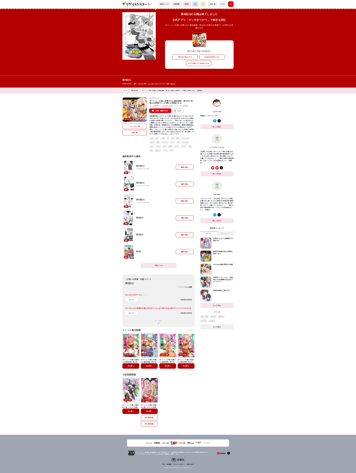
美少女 (152, 142)
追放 (152, 138)
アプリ (223, 4)
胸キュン (158, 150)
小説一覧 (135, 132)
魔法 (190, 146)
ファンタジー (185, 138)
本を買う (131, 366)
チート (176, 146)
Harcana (172, 83)
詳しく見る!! (217, 127)
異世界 (187, 4)
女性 (164, 146)
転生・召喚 (204, 316)
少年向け (213, 316)
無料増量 (176, 4)
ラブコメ (183, 146)
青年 (178, 138)
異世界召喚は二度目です (221, 290)
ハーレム (158, 146)
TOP (163, 464)
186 (132, 300)
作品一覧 (212, 4)
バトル (165, 150)
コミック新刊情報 (131, 330)
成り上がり (185, 142)
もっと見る (158, 320)
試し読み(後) (149, 424)
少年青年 (195, 4)
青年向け (221, 316)
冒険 (158, 142)
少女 (173, 138)
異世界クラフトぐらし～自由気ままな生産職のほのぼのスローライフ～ (223, 279)
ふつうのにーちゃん (153, 83)
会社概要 (169, 464)
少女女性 (203, 4)
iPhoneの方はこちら (185, 57)
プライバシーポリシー (179, 464)
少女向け (212, 321)
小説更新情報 (129, 374)
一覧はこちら (158, 265)
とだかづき (140, 83)
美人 (152, 146)
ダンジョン (165, 142)
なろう (171, 150)
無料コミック (164, 4)
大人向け (203, 321)
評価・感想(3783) (162, 110)
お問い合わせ (190, 464)
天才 (178, 142)
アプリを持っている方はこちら (198, 63)
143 (132, 313)
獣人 (152, 150)
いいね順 (188, 287)
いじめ (162, 138)
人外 (157, 138)
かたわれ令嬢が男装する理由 (223, 264)
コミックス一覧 (134, 126)
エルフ (172, 142)
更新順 (181, 287)
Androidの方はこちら (211, 57)
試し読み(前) (149, 417)
